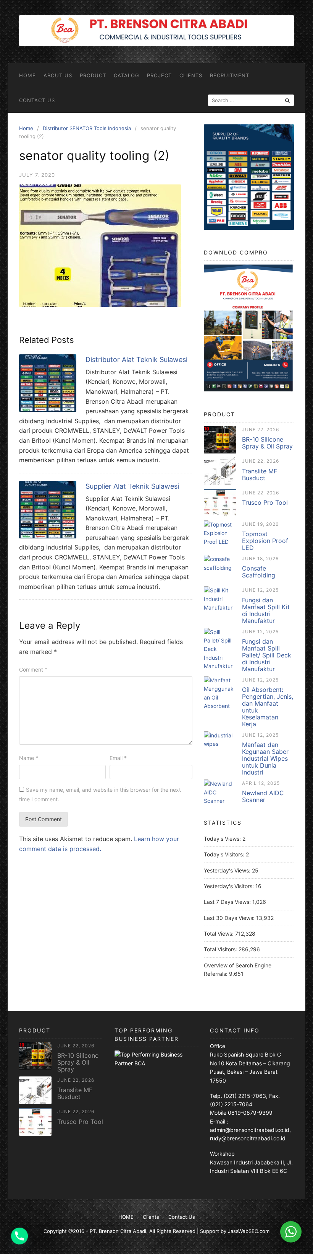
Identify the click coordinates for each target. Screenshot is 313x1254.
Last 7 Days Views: (228, 902)
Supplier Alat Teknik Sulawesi (132, 486)
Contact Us (37, 100)
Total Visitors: (221, 949)
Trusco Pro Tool (265, 502)
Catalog (126, 75)
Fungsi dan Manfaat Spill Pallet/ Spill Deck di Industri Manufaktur (266, 655)
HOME (27, 75)
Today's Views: (223, 838)
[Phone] (19, 1236)
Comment (33, 669)
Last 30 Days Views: (230, 918)
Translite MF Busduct (259, 474)
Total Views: (219, 933)
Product (93, 75)
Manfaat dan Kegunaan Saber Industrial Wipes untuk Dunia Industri (265, 758)
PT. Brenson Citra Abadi (118, 1231)
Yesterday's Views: (228, 870)
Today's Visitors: (225, 854)
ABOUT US (58, 75)
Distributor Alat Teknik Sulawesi (136, 359)
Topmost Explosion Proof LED (265, 540)
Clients (190, 75)
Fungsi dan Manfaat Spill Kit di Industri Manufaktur (266, 610)
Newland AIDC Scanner (263, 796)
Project (159, 75)
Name (28, 758)
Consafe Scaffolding (258, 571)
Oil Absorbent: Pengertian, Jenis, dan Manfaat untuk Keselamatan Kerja (267, 707)
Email (118, 758)
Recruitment (229, 75)
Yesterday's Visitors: (229, 886)
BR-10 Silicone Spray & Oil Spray (267, 442)
